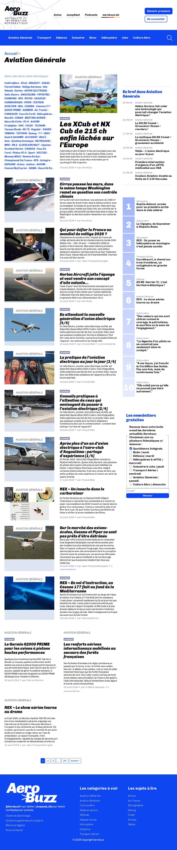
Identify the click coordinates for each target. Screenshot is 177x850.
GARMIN (28, 110)
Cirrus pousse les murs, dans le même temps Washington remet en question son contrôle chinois (88, 190)
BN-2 (14, 145)
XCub (24, 83)
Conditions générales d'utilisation (24, 820)
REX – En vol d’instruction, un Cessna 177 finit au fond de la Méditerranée (87, 587)
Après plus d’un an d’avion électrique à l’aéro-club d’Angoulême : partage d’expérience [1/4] (84, 449)
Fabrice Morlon (90, 618)
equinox (45, 145)
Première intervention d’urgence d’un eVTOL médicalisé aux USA (150, 165)
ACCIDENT (31, 137)
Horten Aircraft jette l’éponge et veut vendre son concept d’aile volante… (87, 278)
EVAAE (45, 83)
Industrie (78, 37)
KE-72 (26, 129)
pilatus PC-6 (19, 152)
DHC (21, 125)
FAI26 (29, 125)
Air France (134, 800)
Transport (44, 37)
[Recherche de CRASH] (169, 38)
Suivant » (75, 761)
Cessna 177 (43, 106)
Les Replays (12, 810)
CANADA (30, 148)
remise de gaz (31, 156)
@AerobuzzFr (14, 806)
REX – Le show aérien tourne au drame (30, 709)
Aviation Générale (20, 37)
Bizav (92, 37)
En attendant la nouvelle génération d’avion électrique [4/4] (87, 318)
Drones (132, 819)
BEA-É (42, 137)
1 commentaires (106, 343)
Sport (31, 152)
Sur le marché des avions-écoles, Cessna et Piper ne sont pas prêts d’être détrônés (88, 531)
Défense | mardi (143, 456)
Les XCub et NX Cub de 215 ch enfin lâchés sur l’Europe (87, 134)
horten (19, 90)
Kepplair (36, 129)
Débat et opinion (89, 810)
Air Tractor (41, 110)
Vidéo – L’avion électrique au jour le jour (152, 152)
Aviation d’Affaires (90, 795)
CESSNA (29, 106)
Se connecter (156, 19)
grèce (20, 164)
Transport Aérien (89, 834)
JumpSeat (73, 15)
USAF (47, 133)
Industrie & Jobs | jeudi (148, 466)
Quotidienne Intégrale (147, 448)
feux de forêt (27, 114)
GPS (36, 160)
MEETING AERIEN (35, 117)
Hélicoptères (44, 114)
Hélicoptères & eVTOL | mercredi (146, 461)
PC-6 (26, 121)
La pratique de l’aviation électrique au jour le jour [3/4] (88, 359)
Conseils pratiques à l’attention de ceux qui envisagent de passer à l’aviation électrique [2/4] (84, 402)
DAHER (47, 129)
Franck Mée (88, 343)
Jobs (125, 37)
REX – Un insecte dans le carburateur (82, 491)
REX (20, 98)
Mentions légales (15, 825)
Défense (61, 37)
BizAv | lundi (140, 452)
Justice (30, 164)
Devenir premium (158, 11)
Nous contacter (14, 830)
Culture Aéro (141, 37)
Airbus (132, 795)
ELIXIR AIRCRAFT (29, 145)
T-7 (40, 133)
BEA (20, 106)
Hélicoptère (109, 37)
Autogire (45, 160)
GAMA (32, 168)
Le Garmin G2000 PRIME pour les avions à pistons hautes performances (27, 648)
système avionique (22, 141)
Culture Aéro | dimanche (149, 484)
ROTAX (28, 98)
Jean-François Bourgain (95, 260)
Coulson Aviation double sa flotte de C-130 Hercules (153, 177)
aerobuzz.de (111, 15)
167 (65, 761)
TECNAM (40, 125)
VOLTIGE (41, 152)
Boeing (32, 133)
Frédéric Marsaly (95, 687)
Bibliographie (135, 805)
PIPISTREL (43, 94)
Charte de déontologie (18, 815)
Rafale (131, 824)
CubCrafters (11, 83)
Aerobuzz (87, 167)
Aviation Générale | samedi (143, 479)
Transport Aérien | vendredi (143, 472)
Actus (58, 15)
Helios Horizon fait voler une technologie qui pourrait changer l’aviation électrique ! (153, 110)
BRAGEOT (34, 83)
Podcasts (91, 15)
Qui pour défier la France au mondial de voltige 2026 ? (85, 231)
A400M (40, 164)
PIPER (27, 102)
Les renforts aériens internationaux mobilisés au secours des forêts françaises (90, 650)
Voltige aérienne (31, 86)
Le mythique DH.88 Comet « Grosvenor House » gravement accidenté (153, 140)
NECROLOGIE (42, 141)
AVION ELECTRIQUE (35, 90)
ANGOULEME (28, 94)
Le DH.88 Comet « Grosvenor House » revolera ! (148, 126)
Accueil (11, 53)
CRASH (19, 117)
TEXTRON (21, 133)
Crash (131, 815)
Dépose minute (88, 819)
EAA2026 (39, 98)
